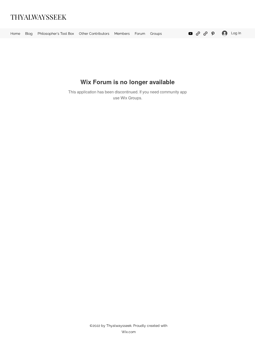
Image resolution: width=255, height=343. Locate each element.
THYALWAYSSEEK (38, 16)
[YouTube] (190, 33)
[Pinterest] (212, 33)
